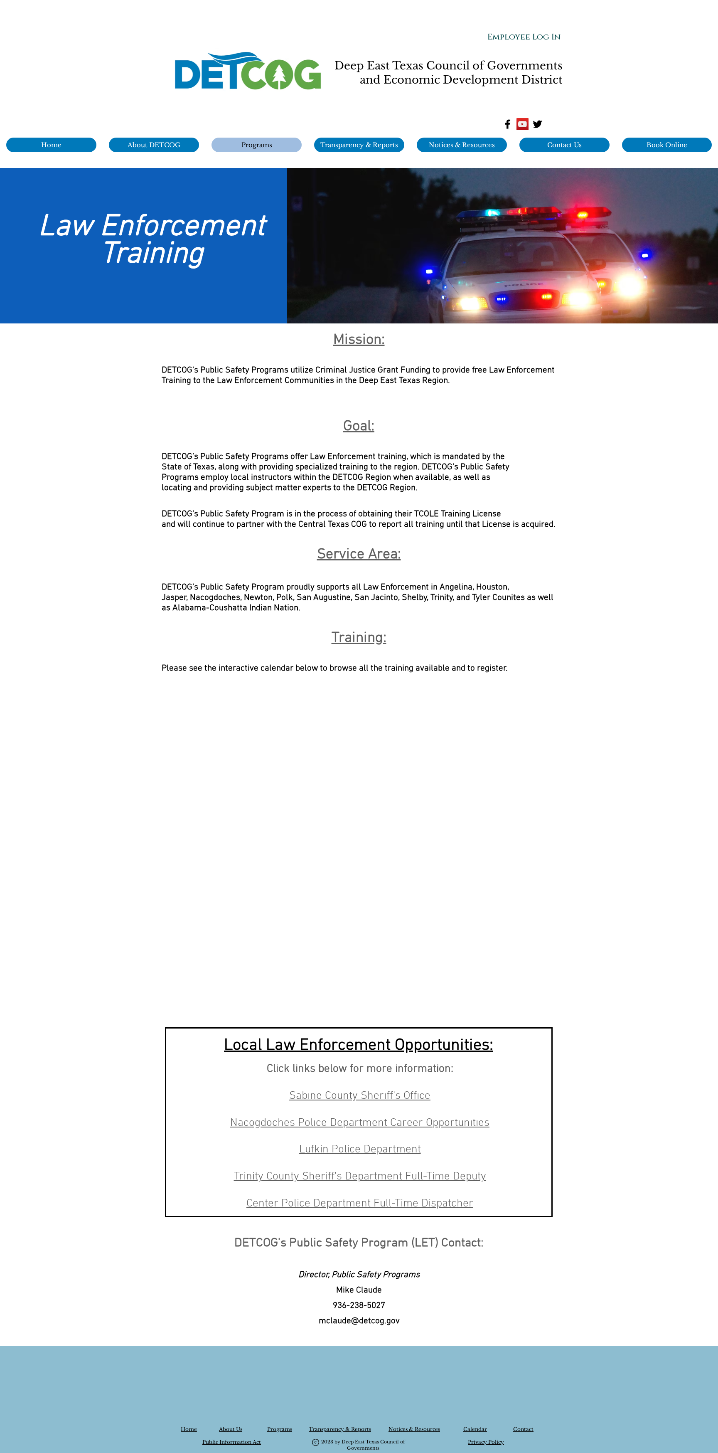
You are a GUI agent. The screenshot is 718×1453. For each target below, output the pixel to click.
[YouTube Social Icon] (522, 124)
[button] (462, 145)
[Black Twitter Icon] (537, 124)
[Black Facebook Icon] (508, 124)
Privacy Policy (486, 1442)
